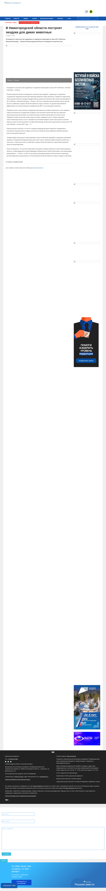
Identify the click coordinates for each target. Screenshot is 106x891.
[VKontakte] (86, 11)
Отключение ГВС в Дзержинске (29, 22)
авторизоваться (38, 168)
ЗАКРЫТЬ (3, 860)
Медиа (26, 18)
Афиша (34, 18)
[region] (87, 526)
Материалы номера (46, 18)
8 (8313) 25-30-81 (19, 776)
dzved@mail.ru (44, 776)
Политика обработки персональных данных (17, 779)
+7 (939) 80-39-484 (13, 759)
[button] (87, 678)
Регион (17, 80)
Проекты (60, 18)
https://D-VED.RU (71, 756)
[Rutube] (91, 11)
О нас (69, 18)
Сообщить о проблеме (21, 882)
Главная (7, 18)
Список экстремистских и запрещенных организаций (20, 796)
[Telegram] (95, 11)
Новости (16, 18)
